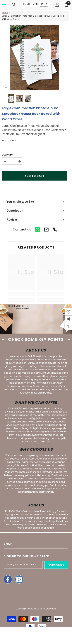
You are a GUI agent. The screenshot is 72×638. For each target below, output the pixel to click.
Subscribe (56, 565)
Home (5, 12)
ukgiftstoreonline (46, 608)
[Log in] (57, 5)
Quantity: (7, 154)
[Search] (14, 4)
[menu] (4, 4)
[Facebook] (8, 579)
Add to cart (34, 176)
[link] (21, 294)
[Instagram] (19, 579)
